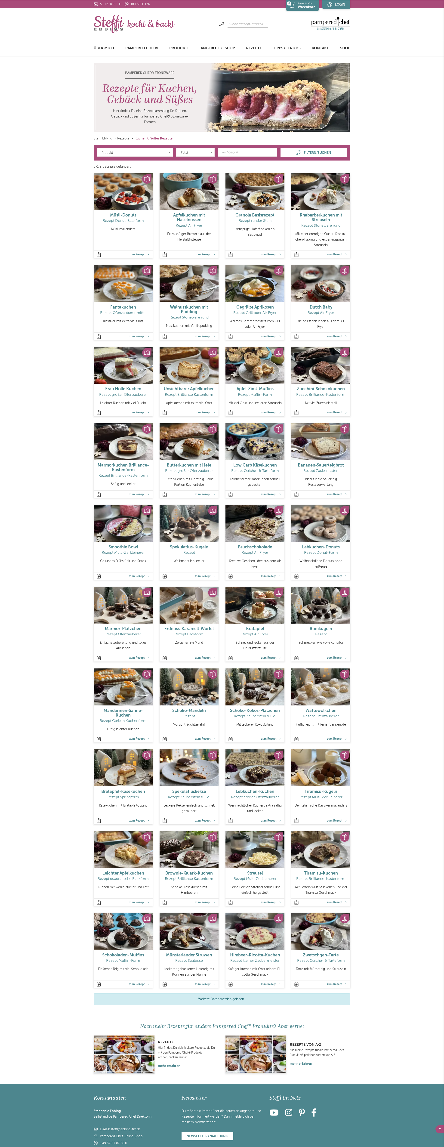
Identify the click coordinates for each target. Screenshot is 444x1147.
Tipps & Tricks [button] (287, 48)
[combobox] (135, 152)
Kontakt (320, 48)
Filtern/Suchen (317, 153)
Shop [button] (345, 48)
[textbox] (135, 153)
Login (340, 4)
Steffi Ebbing (103, 138)
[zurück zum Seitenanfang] (439, 1129)
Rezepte (254, 48)
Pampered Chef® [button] (141, 48)
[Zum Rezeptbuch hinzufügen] (146, 179)
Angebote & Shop (218, 48)
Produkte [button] (179, 48)
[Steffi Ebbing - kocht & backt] (134, 23)
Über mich (104, 48)
